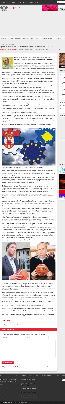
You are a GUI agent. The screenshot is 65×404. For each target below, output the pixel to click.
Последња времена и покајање (28, 388)
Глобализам (58, 38)
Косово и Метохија (28, 38)
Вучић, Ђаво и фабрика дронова (28, 379)
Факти (8, 320)
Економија (18, 38)
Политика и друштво (7, 38)
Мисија (8, 2)
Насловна (3, 2)
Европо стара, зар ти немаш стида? (29, 395)
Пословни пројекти (47, 38)
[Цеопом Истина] (10, 11)
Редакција (19, 2)
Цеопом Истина (9, 402)
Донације (36, 2)
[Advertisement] (33, 24)
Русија (37, 38)
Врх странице (51, 324)
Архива (13, 2)
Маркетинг (25, 2)
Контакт (31, 2)
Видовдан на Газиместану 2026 (28, 392)
